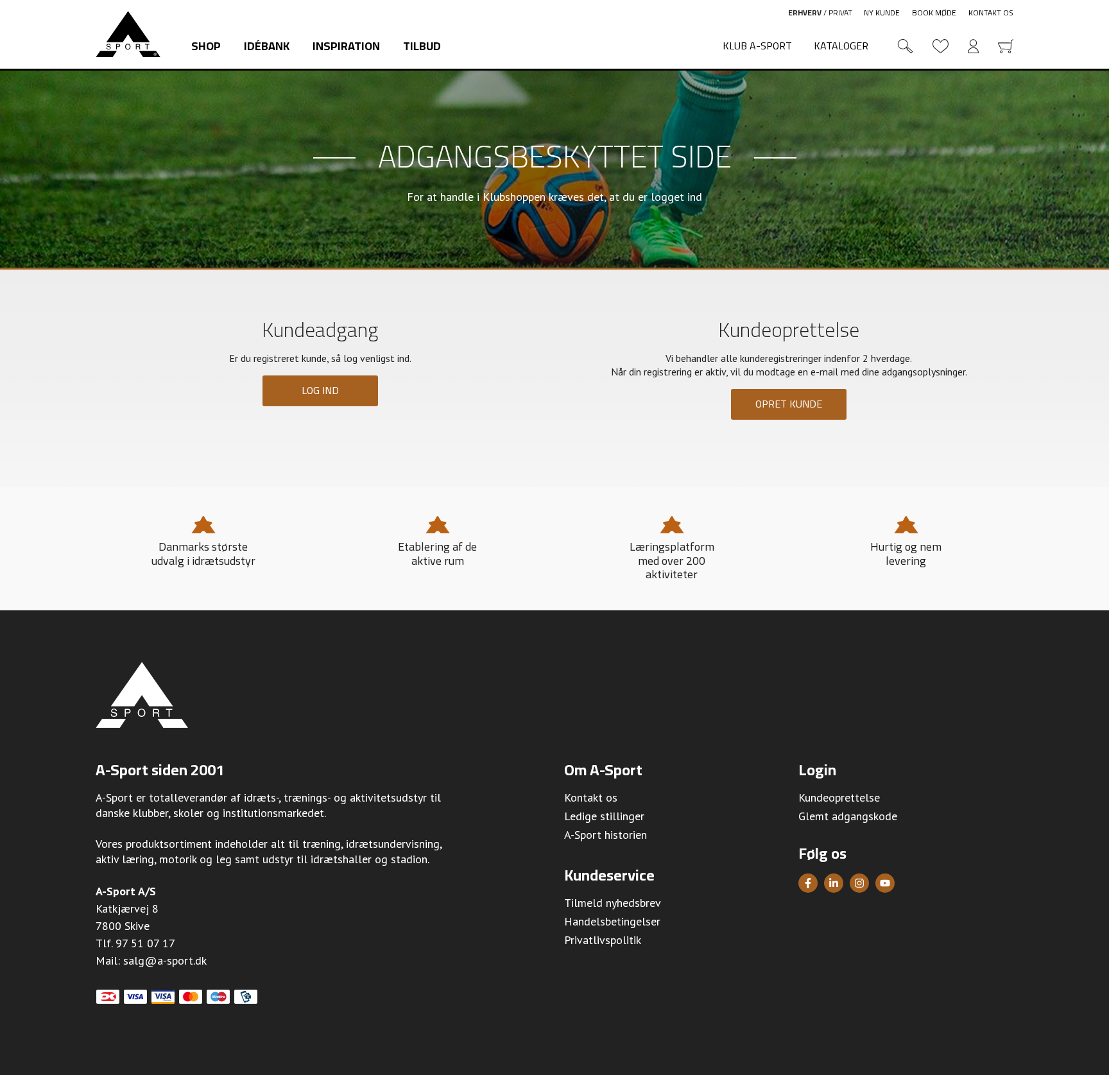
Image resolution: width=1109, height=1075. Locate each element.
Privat (840, 12)
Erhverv (804, 12)
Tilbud (422, 45)
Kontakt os (990, 12)
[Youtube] (885, 883)
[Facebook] (808, 883)
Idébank (266, 45)
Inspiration (346, 45)
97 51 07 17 (145, 943)
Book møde (934, 12)
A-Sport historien (605, 834)
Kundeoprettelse (839, 797)
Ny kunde (882, 12)
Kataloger (841, 45)
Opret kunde (788, 403)
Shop (206, 45)
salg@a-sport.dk (165, 960)
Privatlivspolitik (602, 940)
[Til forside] (128, 34)
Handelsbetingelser (612, 921)
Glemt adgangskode (847, 816)
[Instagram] (859, 883)
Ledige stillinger (604, 816)
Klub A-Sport (757, 45)
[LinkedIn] (833, 883)
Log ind (320, 390)
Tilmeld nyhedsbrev (612, 902)
